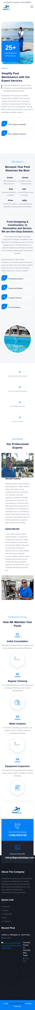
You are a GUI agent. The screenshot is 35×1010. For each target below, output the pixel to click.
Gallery (5, 910)
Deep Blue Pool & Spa (16, 1003)
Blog (5, 917)
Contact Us (7, 921)
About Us (6, 906)
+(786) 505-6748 (17, 835)
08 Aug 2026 (7, 938)
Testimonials (7, 914)
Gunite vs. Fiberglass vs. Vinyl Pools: (15, 935)
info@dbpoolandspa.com (19, 857)
